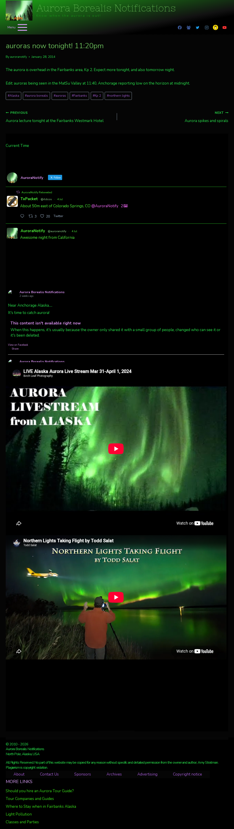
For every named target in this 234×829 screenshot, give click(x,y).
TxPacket (29, 199)
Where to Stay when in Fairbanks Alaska (41, 806)
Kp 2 (97, 95)
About (18, 774)
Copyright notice (187, 774)
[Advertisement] (116, 695)
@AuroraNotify (104, 206)
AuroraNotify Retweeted (36, 192)
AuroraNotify (33, 231)
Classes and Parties (22, 822)
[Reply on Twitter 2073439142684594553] (23, 216)
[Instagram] (206, 27)
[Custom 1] (215, 27)
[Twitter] (198, 27)
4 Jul (60, 199)
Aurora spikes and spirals (206, 117)
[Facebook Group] (189, 27)
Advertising (147, 774)
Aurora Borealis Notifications (41, 292)
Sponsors (82, 774)
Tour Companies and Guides (30, 798)
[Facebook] (180, 27)
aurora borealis (36, 95)
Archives (114, 774)
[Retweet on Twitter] (18, 192)
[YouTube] (224, 27)
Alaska (13, 95)
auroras (60, 95)
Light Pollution (19, 814)
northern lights (118, 95)
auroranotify (18, 57)
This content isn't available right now (46, 323)
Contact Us (49, 774)
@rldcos (46, 199)
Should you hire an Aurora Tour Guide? (40, 791)
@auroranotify (57, 231)
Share (15, 349)
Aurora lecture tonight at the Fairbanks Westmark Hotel (55, 117)
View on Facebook (18, 345)
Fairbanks (79, 95)
